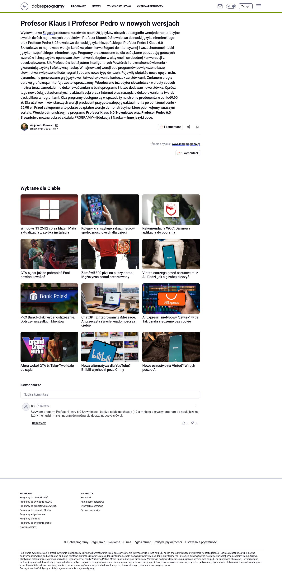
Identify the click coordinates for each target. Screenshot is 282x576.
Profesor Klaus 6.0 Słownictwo (109, 112)
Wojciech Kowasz (42, 125)
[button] (231, 6)
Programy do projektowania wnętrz (38, 506)
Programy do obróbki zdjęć (34, 497)
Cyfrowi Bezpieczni (150, 6)
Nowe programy (28, 527)
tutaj (92, 568)
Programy (78, 6)
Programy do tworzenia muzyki (36, 501)
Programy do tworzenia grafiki (35, 523)
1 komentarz (172, 127)
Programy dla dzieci (30, 518)
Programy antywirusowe (32, 514)
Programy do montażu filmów (35, 510)
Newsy (96, 6)
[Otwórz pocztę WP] (220, 6)
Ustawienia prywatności (201, 542)
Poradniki (86, 497)
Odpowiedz (39, 423)
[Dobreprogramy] (51, 6)
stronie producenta (142, 97)
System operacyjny (90, 510)
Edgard (48, 33)
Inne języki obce (139, 117)
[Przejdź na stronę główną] (24, 9)
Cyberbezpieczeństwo (92, 506)
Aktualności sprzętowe (92, 501)
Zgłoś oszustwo (119, 6)
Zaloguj (245, 6)
